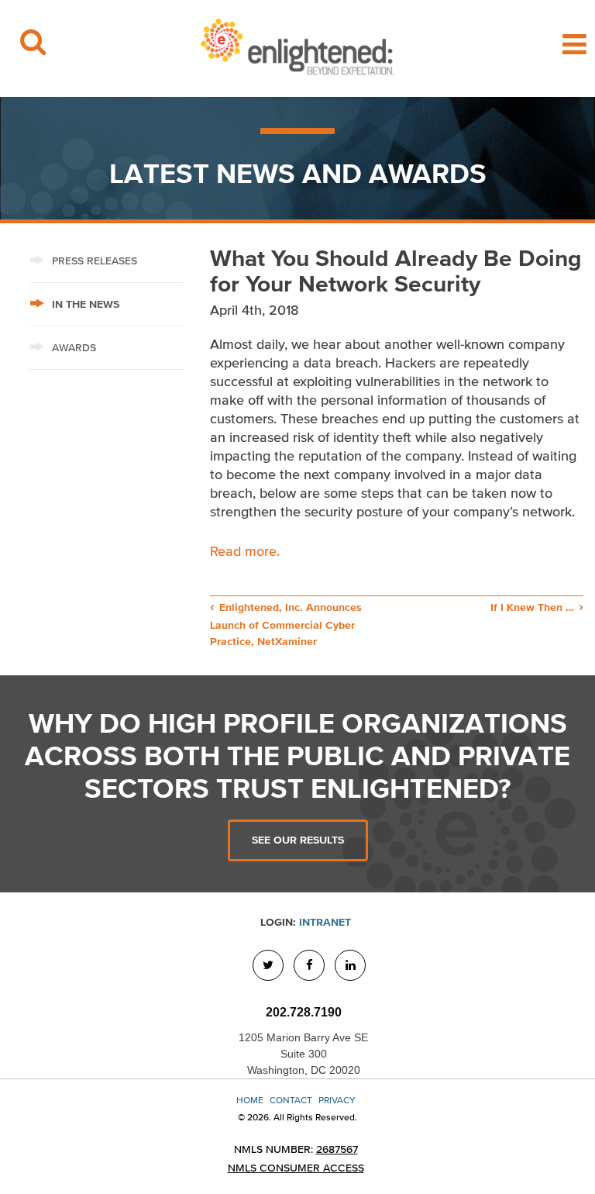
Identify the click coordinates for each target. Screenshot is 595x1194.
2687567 (337, 1149)
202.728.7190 (304, 1012)
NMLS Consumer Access (296, 1168)
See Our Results (298, 840)
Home (249, 1100)
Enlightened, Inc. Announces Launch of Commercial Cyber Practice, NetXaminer (286, 624)
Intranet (325, 922)
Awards (74, 348)
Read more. (247, 551)
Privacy (337, 1100)
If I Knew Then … (532, 607)
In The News (85, 304)
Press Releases (94, 261)
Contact (291, 1100)
